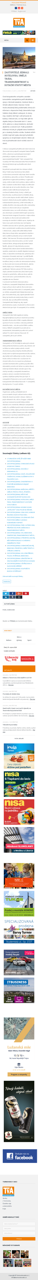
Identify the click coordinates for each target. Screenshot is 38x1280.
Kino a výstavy (19, 637)
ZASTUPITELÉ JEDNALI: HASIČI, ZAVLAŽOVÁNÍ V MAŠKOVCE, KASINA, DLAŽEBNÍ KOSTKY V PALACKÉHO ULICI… (21, 476)
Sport (29, 640)
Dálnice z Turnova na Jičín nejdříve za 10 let (19, 5)
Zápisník (32, 91)
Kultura (8, 640)
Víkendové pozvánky (10, 725)
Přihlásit (14, 11)
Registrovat (22, 11)
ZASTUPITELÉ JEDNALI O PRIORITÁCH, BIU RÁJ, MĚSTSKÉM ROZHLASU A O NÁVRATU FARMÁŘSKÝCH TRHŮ (21, 540)
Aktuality (8, 670)
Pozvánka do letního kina (11, 694)
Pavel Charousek (9, 610)
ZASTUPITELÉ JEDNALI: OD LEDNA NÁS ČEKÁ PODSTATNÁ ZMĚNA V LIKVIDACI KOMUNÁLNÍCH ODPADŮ (20, 519)
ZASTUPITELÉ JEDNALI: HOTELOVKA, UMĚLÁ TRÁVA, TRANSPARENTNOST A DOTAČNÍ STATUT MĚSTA (20, 502)
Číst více (11, 685)
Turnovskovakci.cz (23, 1275)
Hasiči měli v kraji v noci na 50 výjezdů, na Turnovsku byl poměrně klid (17, 709)
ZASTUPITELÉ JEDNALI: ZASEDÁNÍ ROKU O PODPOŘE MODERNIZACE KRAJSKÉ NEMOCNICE (20, 484)
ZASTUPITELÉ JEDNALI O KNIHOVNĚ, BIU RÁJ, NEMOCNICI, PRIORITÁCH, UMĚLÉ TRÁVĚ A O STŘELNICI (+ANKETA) (20, 548)
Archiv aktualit (19, 738)
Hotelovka (7, 581)
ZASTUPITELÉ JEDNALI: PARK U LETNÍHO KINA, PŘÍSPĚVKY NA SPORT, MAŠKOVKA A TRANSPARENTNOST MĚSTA (21, 527)
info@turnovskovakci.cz (19, 1277)
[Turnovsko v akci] (19, 22)
